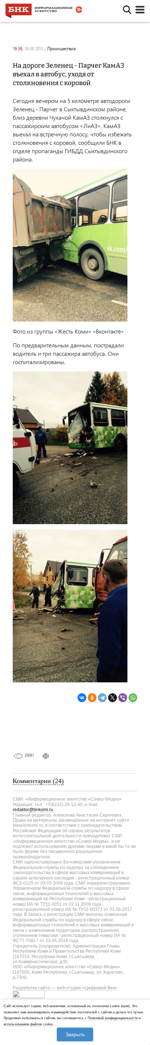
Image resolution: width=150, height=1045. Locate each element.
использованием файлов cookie (28, 1024)
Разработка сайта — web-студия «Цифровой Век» (65, 987)
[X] (112, 697)
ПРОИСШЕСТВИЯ (61, 48)
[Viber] (122, 697)
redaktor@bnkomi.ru (33, 809)
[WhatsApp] (133, 697)
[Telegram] (102, 697)
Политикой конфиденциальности (113, 1018)
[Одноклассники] (92, 697)
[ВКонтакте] (82, 697)
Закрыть (75, 1034)
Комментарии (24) (38, 781)
